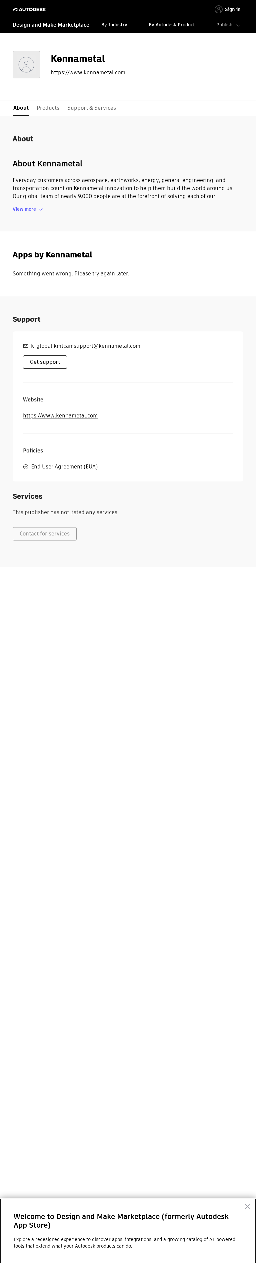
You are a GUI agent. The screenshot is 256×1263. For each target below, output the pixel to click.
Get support (45, 362)
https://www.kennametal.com (88, 73)
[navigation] (128, 25)
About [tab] (21, 108)
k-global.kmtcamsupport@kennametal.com (85, 346)
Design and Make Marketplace (51, 25)
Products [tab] (48, 108)
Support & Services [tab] (91, 108)
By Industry (114, 24)
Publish (224, 24)
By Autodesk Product (172, 24)
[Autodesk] (30, 9)
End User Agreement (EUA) (64, 466)
